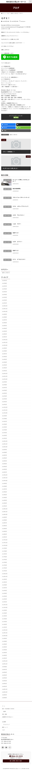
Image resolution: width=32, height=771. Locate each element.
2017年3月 (4, 565)
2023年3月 (4, 365)
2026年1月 (4, 280)
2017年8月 (4, 551)
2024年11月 (4, 308)
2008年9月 (4, 694)
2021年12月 (4, 407)
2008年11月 (4, 689)
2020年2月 (4, 469)
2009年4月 (4, 678)
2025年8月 (4, 283)
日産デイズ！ (16, 232)
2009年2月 (4, 683)
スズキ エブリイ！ (17, 241)
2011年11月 (4, 604)
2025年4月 (4, 294)
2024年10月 (4, 311)
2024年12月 (4, 305)
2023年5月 (4, 359)
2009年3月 (4, 680)
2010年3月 (4, 652)
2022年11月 (4, 376)
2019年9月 (4, 483)
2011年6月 (4, 613)
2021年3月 (4, 432)
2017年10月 (4, 545)
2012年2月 (4, 599)
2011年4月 (4, 618)
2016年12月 (4, 573)
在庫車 (4, 711)
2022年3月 (4, 398)
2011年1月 (4, 627)
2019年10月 (4, 480)
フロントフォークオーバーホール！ (21, 197)
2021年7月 (4, 421)
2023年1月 (4, 370)
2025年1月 (4, 303)
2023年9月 (4, 348)
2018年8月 (4, 520)
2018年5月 (4, 525)
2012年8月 (4, 585)
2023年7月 (4, 353)
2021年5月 (4, 427)
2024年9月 (4, 314)
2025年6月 (4, 289)
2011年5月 (4, 615)
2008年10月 (4, 692)
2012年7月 (4, 587)
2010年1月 (4, 658)
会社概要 (4, 721)
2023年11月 (4, 342)
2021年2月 (4, 435)
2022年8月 (4, 384)
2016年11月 (4, 576)
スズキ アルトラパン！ (19, 215)
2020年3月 (4, 466)
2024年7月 (4, 319)
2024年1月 (4, 336)
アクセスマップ (6, 724)
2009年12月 (4, 661)
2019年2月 (4, 503)
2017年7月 (4, 554)
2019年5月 (4, 494)
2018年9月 (4, 517)
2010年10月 (4, 635)
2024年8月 (4, 317)
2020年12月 (4, 441)
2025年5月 (4, 291)
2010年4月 (4, 649)
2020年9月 (4, 449)
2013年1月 (4, 582)
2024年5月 (4, 325)
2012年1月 (4, 601)
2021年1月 (4, 438)
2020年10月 (4, 446)
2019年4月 (4, 497)
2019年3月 (4, 500)
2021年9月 (4, 415)
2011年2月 (4, 624)
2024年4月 (4, 328)
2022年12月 (4, 373)
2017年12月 (4, 539)
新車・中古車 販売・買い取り (8, 708)
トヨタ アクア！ (17, 224)
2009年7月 (4, 669)
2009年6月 (4, 672)
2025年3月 (4, 297)
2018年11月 (4, 511)
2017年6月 (4, 556)
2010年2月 (4, 655)
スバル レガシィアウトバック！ (21, 206)
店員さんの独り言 (13, 134)
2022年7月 (4, 387)
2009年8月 (4, 666)
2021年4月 (4, 429)
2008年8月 (4, 697)
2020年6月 (4, 458)
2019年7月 (4, 489)
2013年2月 (4, 579)
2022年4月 (4, 396)
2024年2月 (4, 334)
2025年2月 (4, 300)
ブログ (3, 729)
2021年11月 (4, 410)
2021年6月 (4, 424)
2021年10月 (4, 413)
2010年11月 (4, 632)
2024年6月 (4, 322)
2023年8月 (4, 351)
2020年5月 (4, 461)
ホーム (3, 706)
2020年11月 (4, 444)
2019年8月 (4, 486)
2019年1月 (4, 506)
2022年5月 (4, 393)
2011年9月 (4, 610)
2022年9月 (4, 382)
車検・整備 (4, 714)
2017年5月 (4, 559)
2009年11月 (4, 663)
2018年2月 (4, 534)
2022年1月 (4, 404)
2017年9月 (4, 548)
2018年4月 (4, 528)
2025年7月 (4, 286)
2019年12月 (4, 475)
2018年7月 (4, 522)
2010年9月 (4, 638)
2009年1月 (4, 686)
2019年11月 (4, 477)
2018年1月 (4, 537)
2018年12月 (4, 508)
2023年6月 (4, 356)
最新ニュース (5, 727)
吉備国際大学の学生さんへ (7, 716)
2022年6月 (4, 390)
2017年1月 (4, 570)
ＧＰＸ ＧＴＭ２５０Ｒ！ (19, 259)
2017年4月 (4, 562)
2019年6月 (4, 491)
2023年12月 (4, 339)
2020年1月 (4, 472)
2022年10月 (4, 379)
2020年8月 (4, 452)
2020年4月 (4, 463)
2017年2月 (4, 568)
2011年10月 (4, 607)
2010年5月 (4, 647)
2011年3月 (4, 621)
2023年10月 (4, 345)
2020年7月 (4, 455)
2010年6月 (4, 644)
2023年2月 (4, 367)
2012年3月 (4, 596)
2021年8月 (4, 418)
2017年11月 (4, 542)
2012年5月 (4, 590)
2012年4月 (4, 593)
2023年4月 (4, 362)
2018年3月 (4, 531)
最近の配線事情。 (17, 188)
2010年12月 (4, 630)
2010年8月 (4, 641)
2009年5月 (4, 675)
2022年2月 (4, 401)
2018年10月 (4, 514)
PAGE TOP (29, 746)
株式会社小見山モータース (17, 768)
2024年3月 (4, 331)
